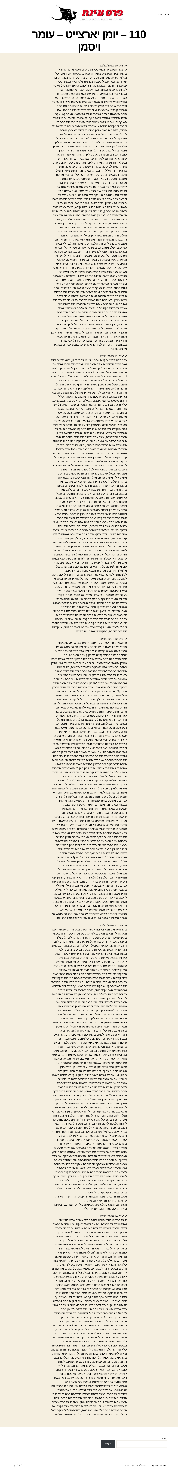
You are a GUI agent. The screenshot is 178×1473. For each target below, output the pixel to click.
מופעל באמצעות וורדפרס (134, 1465)
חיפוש (164, 1438)
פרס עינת (154, 1465)
